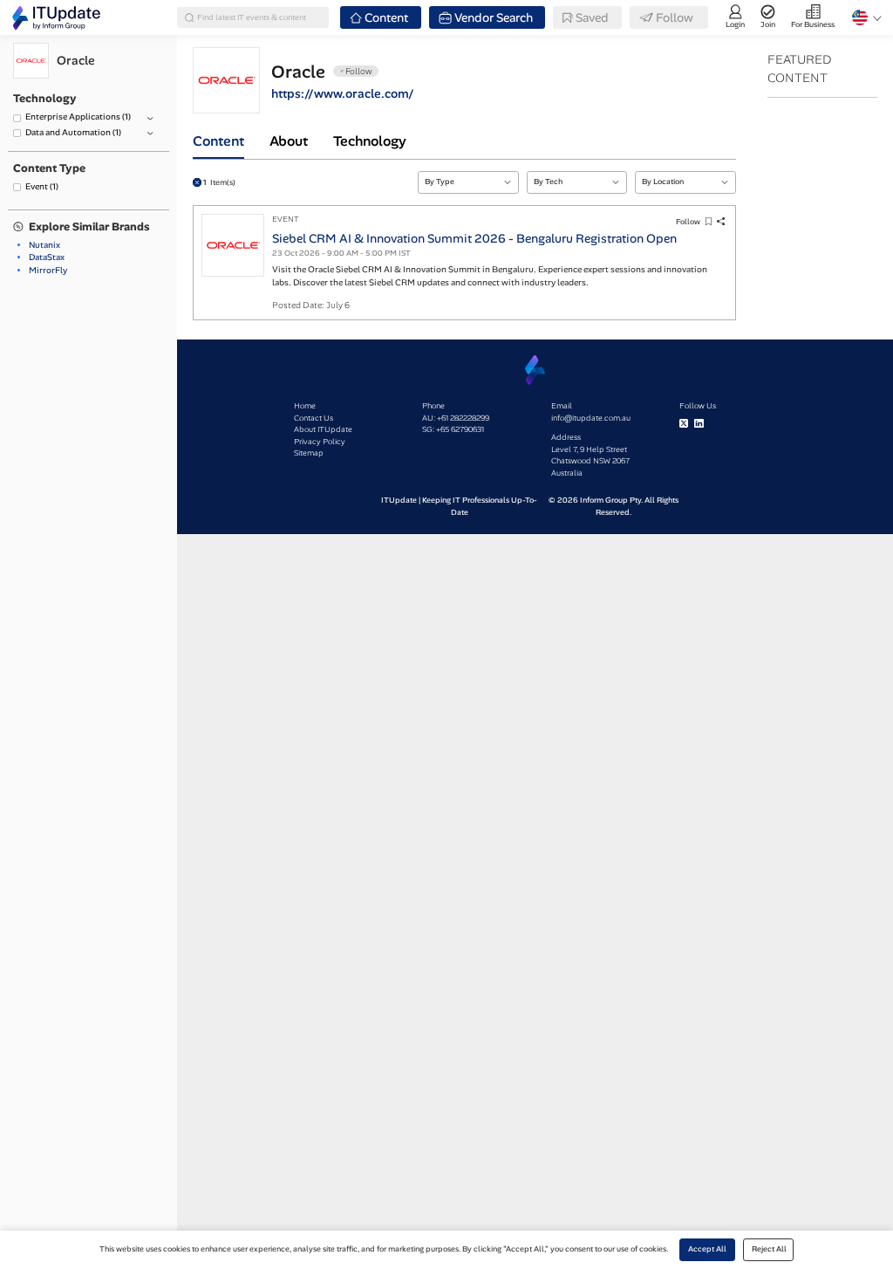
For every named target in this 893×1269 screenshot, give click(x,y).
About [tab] (288, 141)
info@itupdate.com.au (591, 418)
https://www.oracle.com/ (342, 93)
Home (305, 406)
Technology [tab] (369, 141)
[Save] (708, 222)
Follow (688, 221)
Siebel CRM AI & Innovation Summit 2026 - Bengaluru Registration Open (474, 238)
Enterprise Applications (78, 116)
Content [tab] (218, 141)
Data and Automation (73, 132)
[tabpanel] (464, 240)
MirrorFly (48, 270)
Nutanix (44, 244)
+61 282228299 (463, 418)
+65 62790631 (460, 429)
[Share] (721, 222)
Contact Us (313, 418)
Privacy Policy (319, 441)
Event (41, 186)
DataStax (47, 257)
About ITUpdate (323, 429)
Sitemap (309, 453)
